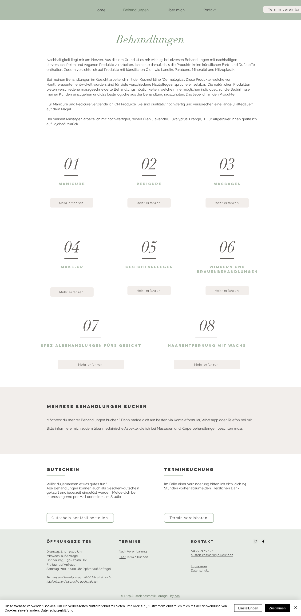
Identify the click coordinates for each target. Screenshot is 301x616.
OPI (117, 104)
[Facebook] (263, 541)
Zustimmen (277, 608)
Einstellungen (248, 608)
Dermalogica (173, 79)
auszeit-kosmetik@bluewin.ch (212, 555)
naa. (177, 596)
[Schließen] (295, 608)
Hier (122, 557)
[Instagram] (255, 541)
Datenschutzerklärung (57, 610)
